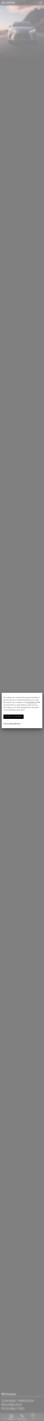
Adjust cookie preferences (12, 723)
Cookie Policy (30, 702)
